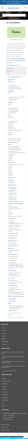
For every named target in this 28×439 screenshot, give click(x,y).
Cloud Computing (6, 381)
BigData (4, 378)
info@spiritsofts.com (16, 3)
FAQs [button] (8, 73)
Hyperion (4, 389)
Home (3, 328)
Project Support (5, 341)
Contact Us (4, 344)
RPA (3, 403)
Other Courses (5, 400)
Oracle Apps (4, 397)
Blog (3, 336)
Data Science (5, 383)
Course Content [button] (10, 71)
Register (4, 339)
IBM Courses (5, 392)
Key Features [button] (9, 68)
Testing (3, 405)
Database (4, 386)
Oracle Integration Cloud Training (10, 370)
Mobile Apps (5, 394)
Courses (4, 333)
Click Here (20, 317)
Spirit (14, 8)
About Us (4, 330)
